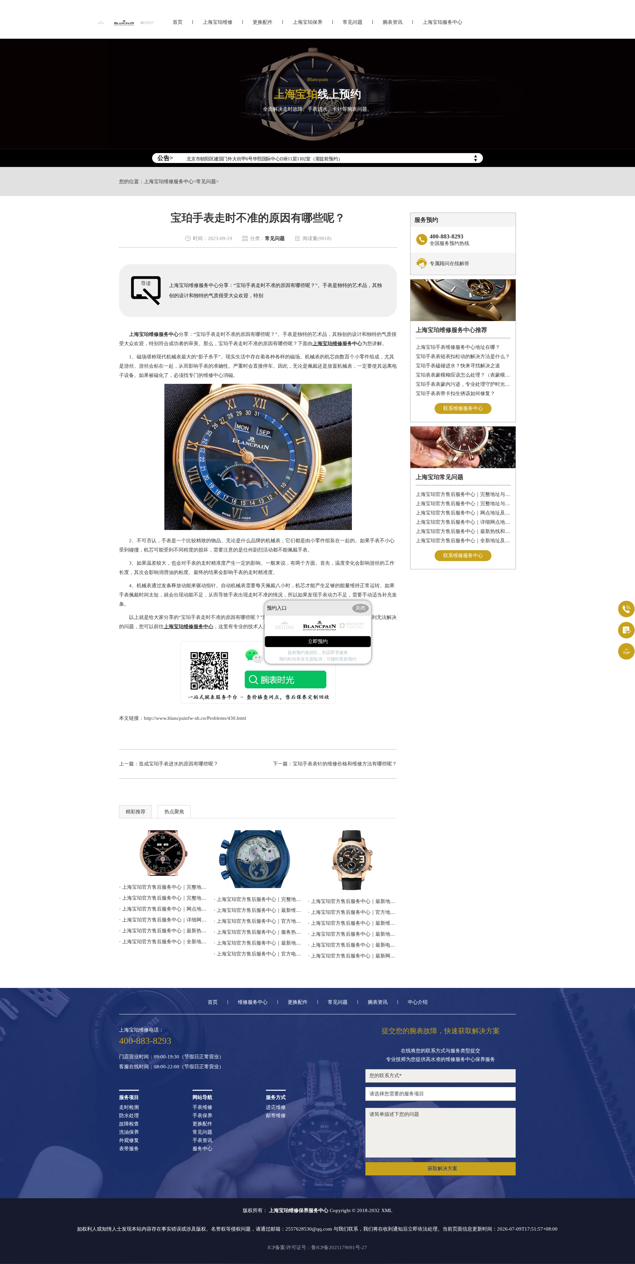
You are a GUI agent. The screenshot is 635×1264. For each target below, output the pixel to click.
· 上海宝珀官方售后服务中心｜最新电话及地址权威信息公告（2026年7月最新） (352, 945)
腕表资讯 (392, 22)
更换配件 (263, 22)
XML (386, 1210)
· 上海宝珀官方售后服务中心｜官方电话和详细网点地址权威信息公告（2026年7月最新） (258, 954)
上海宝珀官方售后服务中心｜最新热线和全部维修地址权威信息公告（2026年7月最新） (463, 531)
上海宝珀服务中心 (442, 22)
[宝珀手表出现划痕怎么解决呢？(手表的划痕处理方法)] (163, 853)
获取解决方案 (442, 1168)
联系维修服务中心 (463, 408)
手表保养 (202, 1115)
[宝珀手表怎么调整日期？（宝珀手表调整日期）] (352, 860)
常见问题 (352, 22)
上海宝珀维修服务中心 (168, 181)
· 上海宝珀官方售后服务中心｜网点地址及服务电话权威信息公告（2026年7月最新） (163, 909)
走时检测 (129, 1107)
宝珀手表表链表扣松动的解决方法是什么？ (463, 356)
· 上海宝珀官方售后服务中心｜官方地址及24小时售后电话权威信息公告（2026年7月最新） (352, 912)
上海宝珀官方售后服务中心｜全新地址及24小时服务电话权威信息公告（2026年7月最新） (463, 540)
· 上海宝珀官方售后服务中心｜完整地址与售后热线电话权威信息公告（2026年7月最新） (163, 887)
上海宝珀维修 (218, 22)
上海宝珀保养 (307, 22)
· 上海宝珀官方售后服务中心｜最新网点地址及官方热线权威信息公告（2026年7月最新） (352, 955)
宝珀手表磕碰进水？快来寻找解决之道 (458, 365)
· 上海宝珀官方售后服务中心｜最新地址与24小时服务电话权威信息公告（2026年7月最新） (352, 901)
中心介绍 (418, 1002)
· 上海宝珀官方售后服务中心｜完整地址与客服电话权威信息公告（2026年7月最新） (163, 898)
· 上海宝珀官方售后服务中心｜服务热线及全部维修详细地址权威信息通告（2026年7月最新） (258, 932)
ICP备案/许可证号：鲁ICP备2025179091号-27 (317, 1247)
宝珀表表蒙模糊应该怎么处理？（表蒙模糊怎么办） (463, 375)
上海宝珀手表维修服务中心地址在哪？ (458, 347)
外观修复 (129, 1140)
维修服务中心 (253, 1002)
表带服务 (129, 1148)
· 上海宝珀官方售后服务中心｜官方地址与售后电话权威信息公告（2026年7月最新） (258, 921)
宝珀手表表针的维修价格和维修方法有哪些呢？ (345, 763)
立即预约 (318, 641)
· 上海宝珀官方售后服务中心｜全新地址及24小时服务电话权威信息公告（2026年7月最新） (163, 941)
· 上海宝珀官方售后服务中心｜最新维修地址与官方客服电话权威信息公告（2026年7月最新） (258, 910)
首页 (178, 22)
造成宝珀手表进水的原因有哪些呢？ (178, 763)
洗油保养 (129, 1132)
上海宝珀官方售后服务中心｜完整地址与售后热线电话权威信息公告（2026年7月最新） (463, 494)
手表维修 (202, 1107)
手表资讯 (202, 1140)
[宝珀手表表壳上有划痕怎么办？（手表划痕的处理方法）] (258, 859)
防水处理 (129, 1115)
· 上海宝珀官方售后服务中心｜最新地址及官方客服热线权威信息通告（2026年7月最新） (258, 943)
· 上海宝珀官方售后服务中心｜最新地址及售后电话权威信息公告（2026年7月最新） (352, 934)
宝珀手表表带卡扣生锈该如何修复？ (455, 393)
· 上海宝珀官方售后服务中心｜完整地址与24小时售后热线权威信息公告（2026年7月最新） (258, 899)
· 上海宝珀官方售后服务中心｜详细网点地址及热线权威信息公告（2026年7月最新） (163, 919)
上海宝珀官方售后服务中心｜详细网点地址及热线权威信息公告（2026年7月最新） (463, 522)
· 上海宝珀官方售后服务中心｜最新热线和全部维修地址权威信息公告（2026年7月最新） (163, 930)
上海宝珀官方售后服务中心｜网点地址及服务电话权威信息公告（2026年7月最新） (463, 512)
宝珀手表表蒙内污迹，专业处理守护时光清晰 (463, 384)
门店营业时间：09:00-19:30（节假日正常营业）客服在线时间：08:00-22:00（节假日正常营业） (171, 1061)
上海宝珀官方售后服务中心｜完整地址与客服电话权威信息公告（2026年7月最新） (463, 503)
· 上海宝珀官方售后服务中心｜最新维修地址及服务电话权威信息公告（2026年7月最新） (352, 923)
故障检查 (129, 1123)
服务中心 (202, 1148)
